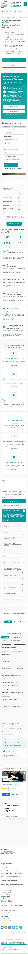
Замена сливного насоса (7, 197)
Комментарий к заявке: (10, 156)
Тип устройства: (8, 136)
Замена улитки (6, 205)
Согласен (23, 949)
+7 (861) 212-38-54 (16, 2)
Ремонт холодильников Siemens (9, 870)
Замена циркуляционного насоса (8, 209)
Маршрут (7, 794)
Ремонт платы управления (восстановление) (8, 189)
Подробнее (14, 365)
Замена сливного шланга (8, 201)
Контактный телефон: (10, 129)
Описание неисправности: (11, 149)
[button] (2, 622)
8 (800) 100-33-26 (5, 894)
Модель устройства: (9, 143)
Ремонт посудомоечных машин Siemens (11, 873)
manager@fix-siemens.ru (7, 901)
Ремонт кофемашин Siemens (8, 867)
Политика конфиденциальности (14, 939)
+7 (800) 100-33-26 (16, 5)
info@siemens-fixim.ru (7, 898)
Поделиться (2, 927)
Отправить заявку (14, 111)
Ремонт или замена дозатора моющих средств (8, 193)
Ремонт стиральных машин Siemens (10, 876)
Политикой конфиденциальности (10, 170)
